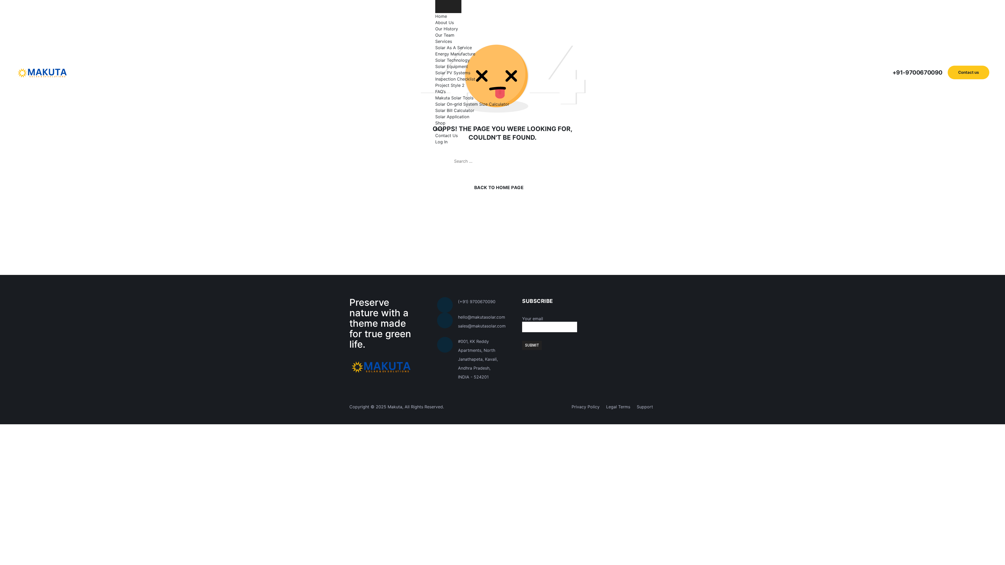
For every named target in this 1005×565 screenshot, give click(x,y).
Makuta (395, 406)
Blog (439, 129)
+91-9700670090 (917, 72)
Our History (446, 28)
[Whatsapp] (514, 407)
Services (443, 41)
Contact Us (446, 135)
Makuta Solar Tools (454, 97)
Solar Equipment (451, 66)
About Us (444, 22)
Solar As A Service (453, 47)
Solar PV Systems (452, 72)
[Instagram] (505, 407)
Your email (532, 318)
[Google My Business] (497, 407)
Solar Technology (452, 60)
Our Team (444, 35)
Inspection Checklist (455, 79)
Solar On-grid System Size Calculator (472, 104)
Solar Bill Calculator (454, 110)
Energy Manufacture (455, 53)
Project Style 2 (450, 85)
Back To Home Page (499, 187)
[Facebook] (488, 407)
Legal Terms (618, 406)
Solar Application (452, 116)
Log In (441, 141)
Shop (440, 123)
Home (441, 16)
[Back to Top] (994, 556)
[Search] (548, 161)
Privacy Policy (586, 406)
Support (645, 406)
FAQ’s (440, 91)
